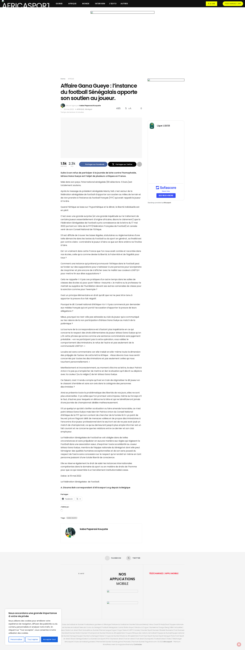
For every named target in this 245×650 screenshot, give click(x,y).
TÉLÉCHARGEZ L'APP (233, 4)
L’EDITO (113, 3)
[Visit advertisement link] (122, 45)
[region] (33, 627)
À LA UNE (211, 4)
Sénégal (88, 109)
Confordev (138, 644)
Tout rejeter (32, 639)
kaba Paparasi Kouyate (90, 105)
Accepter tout (49, 639)
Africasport (167, 203)
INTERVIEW (100, 3)
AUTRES (124, 3)
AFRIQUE (72, 3)
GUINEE (59, 3)
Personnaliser (16, 639)
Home (63, 79)
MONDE (85, 3)
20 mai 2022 (69, 109)
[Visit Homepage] (25, 3)
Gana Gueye (72, 518)
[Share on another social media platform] (139, 164)
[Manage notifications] (239, 644)
